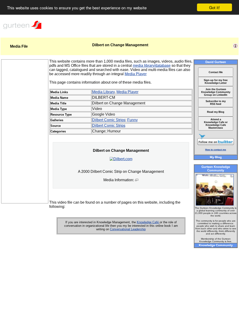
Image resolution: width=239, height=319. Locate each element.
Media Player (136, 74)
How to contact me (215, 149)
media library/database (152, 65)
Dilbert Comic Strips (108, 120)
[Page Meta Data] (235, 47)
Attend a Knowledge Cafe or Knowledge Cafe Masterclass (216, 123)
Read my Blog (215, 111)
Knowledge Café (148, 222)
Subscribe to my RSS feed (216, 102)
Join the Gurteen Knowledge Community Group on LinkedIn (215, 92)
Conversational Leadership (128, 229)
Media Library (103, 92)
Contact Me (216, 72)
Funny (132, 120)
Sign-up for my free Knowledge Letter (216, 81)
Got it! (214, 7)
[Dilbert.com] (121, 159)
